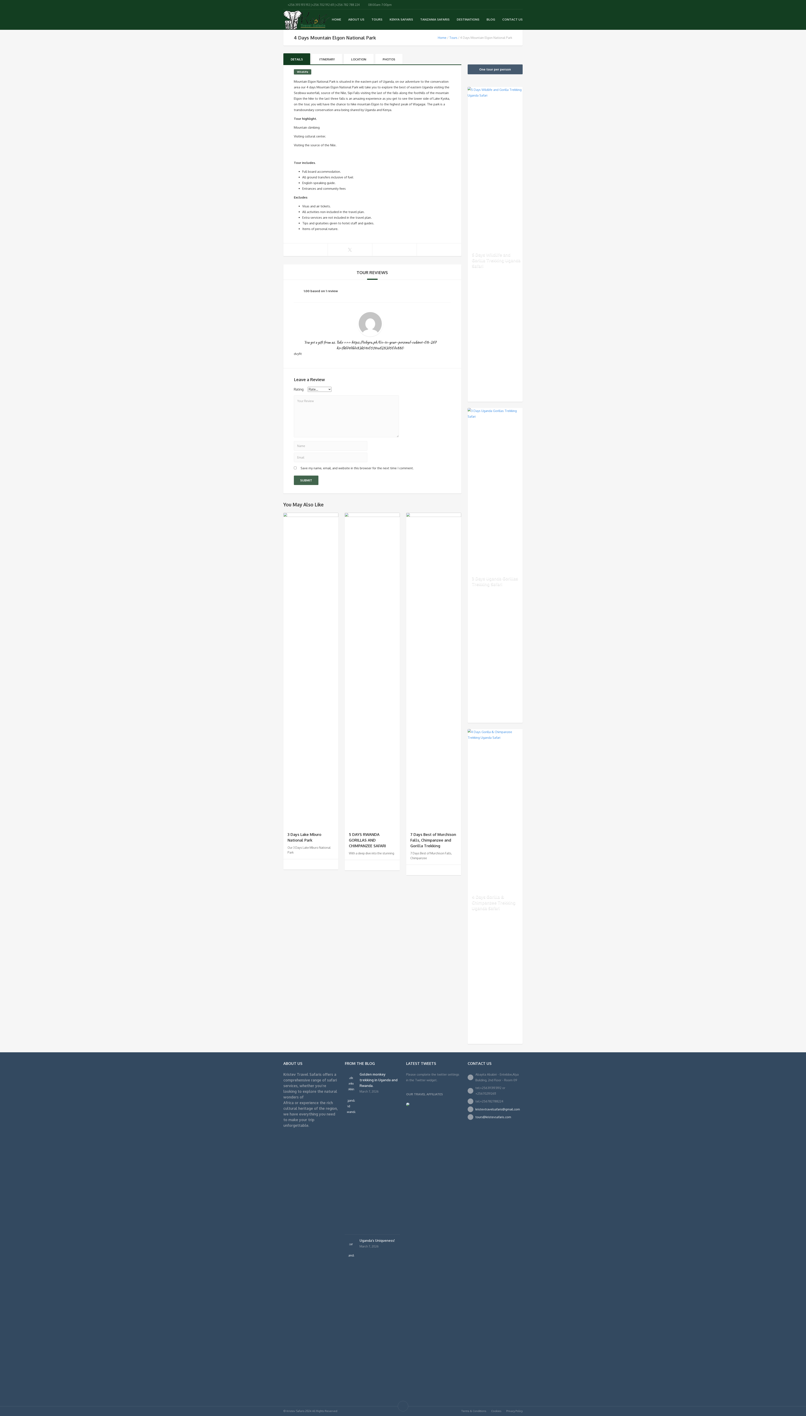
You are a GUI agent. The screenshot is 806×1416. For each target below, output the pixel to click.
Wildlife (302, 71)
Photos (389, 59)
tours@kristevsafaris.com (493, 1117)
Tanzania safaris (435, 19)
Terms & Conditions (473, 1411)
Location (358, 59)
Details (297, 59)
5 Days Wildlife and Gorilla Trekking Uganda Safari (496, 260)
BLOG (491, 19)
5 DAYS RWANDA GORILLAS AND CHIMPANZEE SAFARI (367, 840)
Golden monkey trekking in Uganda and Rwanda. (379, 1080)
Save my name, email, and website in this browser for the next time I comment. (357, 468)
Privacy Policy (514, 1411)
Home (336, 19)
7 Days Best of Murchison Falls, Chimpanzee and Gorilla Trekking (433, 840)
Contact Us (512, 19)
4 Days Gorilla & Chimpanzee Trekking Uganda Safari (494, 902)
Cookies (496, 1411)
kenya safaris (401, 19)
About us (356, 19)
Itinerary (327, 59)
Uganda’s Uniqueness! (377, 1240)
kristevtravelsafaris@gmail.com (497, 1109)
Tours (377, 19)
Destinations (468, 19)
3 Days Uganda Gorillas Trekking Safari (495, 581)
